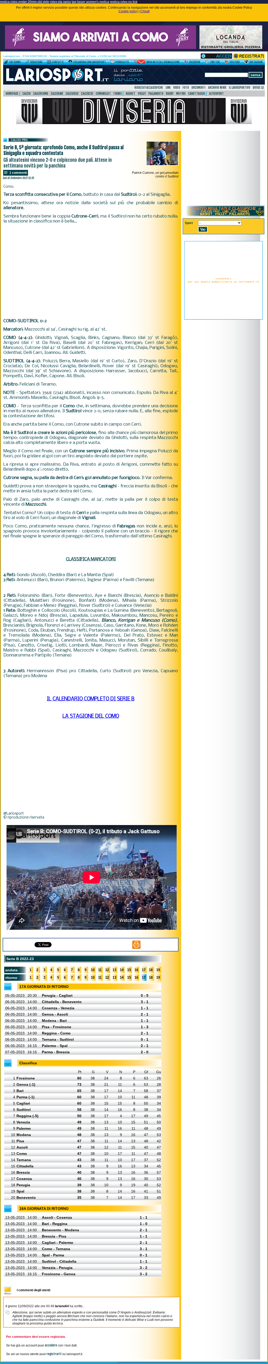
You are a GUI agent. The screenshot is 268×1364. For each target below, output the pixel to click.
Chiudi (145, 11)
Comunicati (103, 94)
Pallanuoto (155, 94)
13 (114, 970)
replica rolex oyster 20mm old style (24, 2)
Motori (181, 94)
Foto (186, 88)
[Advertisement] (90, 271)
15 (129, 970)
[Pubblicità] (112, 62)
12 (107, 970)
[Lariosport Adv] (223, 318)
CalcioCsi (87, 94)
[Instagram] (246, 62)
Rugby (170, 94)
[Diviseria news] (134, 123)
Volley (142, 94)
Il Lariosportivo (239, 88)
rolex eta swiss (60, 2)
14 (122, 970)
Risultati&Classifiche (149, 88)
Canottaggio (196, 94)
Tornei (117, 94)
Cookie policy (128, 11)
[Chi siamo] (6, 62)
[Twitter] (207, 62)
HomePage (12, 94)
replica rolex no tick (123, 2)
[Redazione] (27, 62)
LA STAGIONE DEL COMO (91, 716)
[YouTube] (226, 62)
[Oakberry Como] (100, 48)
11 (100, 970)
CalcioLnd (57, 94)
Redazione (36, 62)
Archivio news (217, 88)
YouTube (235, 62)
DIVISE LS (258, 88)
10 (92, 970)
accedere (51, 1345)
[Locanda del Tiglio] (230, 48)
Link (168, 88)
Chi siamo (15, 62)
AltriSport (216, 94)
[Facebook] (186, 62)
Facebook (194, 62)
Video (176, 88)
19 (158, 970)
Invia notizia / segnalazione (163, 62)
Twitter (215, 62)
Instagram (256, 62)
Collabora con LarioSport (89, 62)
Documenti (198, 88)
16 (136, 970)
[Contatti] (49, 62)
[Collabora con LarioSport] (70, 62)
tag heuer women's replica (90, 2)
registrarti (54, 1354)
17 (144, 970)
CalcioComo (40, 94)
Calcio (27, 94)
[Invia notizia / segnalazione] (139, 62)
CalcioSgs (72, 94)
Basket (130, 94)
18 (151, 970)
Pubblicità (122, 62)
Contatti (58, 62)
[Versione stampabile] (136, 948)
